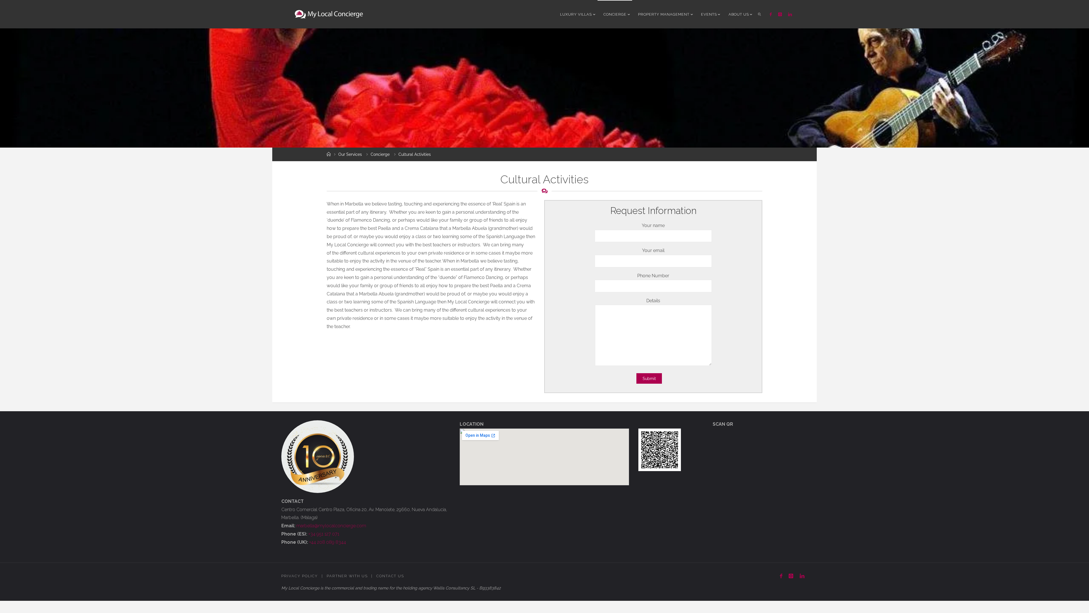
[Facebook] (771, 14)
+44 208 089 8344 (327, 542)
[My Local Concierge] (329, 14)
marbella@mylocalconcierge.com (331, 525)
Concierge (380, 154)
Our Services (350, 154)
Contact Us (390, 576)
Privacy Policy (299, 576)
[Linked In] (790, 14)
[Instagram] (780, 14)
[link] (759, 14)
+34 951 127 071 (323, 534)
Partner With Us (347, 576)
